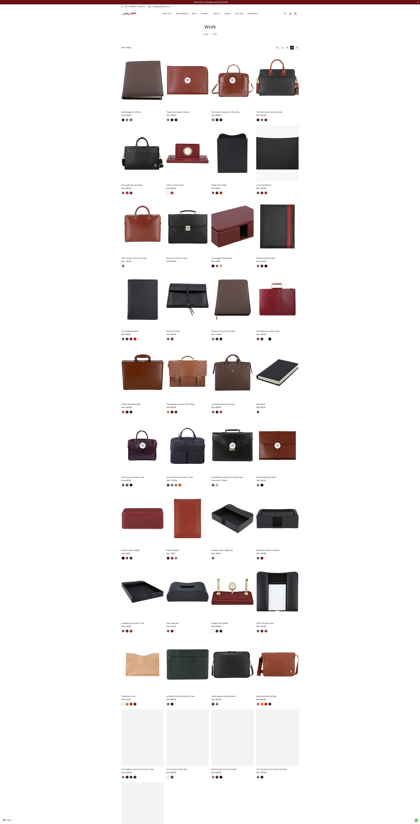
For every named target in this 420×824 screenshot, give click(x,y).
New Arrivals (182, 13)
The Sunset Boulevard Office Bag (225, 112)
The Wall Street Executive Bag (269, 112)
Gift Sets (239, 13)
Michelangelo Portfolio (131, 112)
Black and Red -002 (265, 119)
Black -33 (123, 631)
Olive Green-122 (127, 485)
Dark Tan (262, 339)
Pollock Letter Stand (175, 185)
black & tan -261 (262, 266)
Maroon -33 (217, 193)
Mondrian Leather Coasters (268, 550)
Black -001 (221, 777)
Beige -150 (176, 485)
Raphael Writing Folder (266, 477)
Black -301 (221, 119)
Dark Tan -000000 (123, 412)
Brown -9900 (131, 777)
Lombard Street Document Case (180, 696)
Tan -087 (131, 119)
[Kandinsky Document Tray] (142, 591)
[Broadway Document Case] (277, 299)
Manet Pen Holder (219, 185)
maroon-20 (217, 266)
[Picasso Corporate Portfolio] (232, 299)
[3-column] (287, 47)
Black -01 (213, 266)
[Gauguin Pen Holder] (232, 591)
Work (227, 13)
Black (269, 339)
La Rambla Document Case (223, 404)
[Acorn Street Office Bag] (187, 737)
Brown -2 (127, 119)
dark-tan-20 (179, 485)
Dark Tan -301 (265, 631)
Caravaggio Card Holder (221, 258)
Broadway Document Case (267, 331)
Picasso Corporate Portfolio (223, 331)
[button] (8, 820)
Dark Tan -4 (172, 193)
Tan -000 (221, 266)
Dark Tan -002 (213, 119)
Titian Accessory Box (265, 623)
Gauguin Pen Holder (219, 623)
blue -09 (172, 485)
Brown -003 (213, 412)
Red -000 (135, 339)
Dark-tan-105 (221, 412)
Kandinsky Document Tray (132, 623)
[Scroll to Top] (415, 812)
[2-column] (282, 47)
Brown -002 (123, 266)
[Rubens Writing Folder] (277, 226)
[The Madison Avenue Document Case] (142, 737)
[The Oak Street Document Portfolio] (277, 737)
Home (205, 34)
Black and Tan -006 (262, 119)
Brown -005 (213, 777)
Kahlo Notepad (172, 550)
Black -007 (258, 119)
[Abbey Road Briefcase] (142, 372)
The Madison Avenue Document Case (137, 769)
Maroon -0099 (168, 193)
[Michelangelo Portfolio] (142, 80)
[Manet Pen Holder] (232, 153)
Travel (216, 13)
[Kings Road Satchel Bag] (277, 664)
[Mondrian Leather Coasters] (277, 518)
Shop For (166, 13)
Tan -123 (127, 704)
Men (194, 13)
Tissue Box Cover (128, 696)
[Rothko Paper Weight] (142, 518)
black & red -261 (258, 266)
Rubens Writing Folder (265, 258)
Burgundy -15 (217, 339)
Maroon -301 (262, 193)
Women (204, 13)
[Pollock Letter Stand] (187, 153)
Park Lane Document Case (132, 477)
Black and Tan (265, 339)
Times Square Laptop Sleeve (223, 696)
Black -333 (131, 412)
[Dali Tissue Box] (187, 591)
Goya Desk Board (263, 185)
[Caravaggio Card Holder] (232, 226)
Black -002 (123, 119)
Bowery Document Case (176, 258)
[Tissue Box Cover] (142, 664)
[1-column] (277, 47)
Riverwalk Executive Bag (131, 185)
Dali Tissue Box (172, 623)
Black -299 (176, 119)
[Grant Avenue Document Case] (187, 445)
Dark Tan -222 (168, 119)
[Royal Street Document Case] (232, 737)
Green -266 (168, 704)
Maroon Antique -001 (172, 119)
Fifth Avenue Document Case (134, 258)
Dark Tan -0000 (172, 412)
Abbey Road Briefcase (130, 404)
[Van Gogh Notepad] (142, 299)
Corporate (252, 13)
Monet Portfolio (173, 331)
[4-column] (292, 47)
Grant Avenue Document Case (179, 477)
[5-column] (297, 47)
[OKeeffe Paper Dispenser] (232, 518)
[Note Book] (277, 372)
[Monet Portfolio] (187, 299)
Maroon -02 (172, 558)
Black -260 (217, 704)
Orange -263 (262, 704)
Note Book (260, 404)
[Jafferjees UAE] (129, 14)
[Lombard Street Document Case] (187, 664)
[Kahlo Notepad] (187, 518)
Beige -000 (123, 704)
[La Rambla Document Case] (232, 372)
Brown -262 (213, 704)
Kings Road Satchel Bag (266, 696)
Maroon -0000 (127, 412)
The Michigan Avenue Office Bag (180, 404)
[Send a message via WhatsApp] (416, 820)
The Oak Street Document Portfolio (271, 769)
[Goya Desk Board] (277, 153)
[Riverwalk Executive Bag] (142, 153)
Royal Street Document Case (223, 769)
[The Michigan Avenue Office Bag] (187, 372)
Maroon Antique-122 (123, 485)
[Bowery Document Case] (187, 226)
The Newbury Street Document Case (227, 477)
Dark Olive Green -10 (176, 412)
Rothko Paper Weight (130, 550)
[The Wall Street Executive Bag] (277, 80)
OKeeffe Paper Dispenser (222, 550)
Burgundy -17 (131, 339)
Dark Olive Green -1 (172, 777)
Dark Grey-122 (131, 485)
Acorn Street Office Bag (176, 769)
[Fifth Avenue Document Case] (142, 226)
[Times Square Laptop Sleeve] (232, 664)
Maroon (258, 339)
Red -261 (127, 193)
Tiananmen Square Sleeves (178, 112)
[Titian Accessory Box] (277, 591)
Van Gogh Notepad (129, 331)
